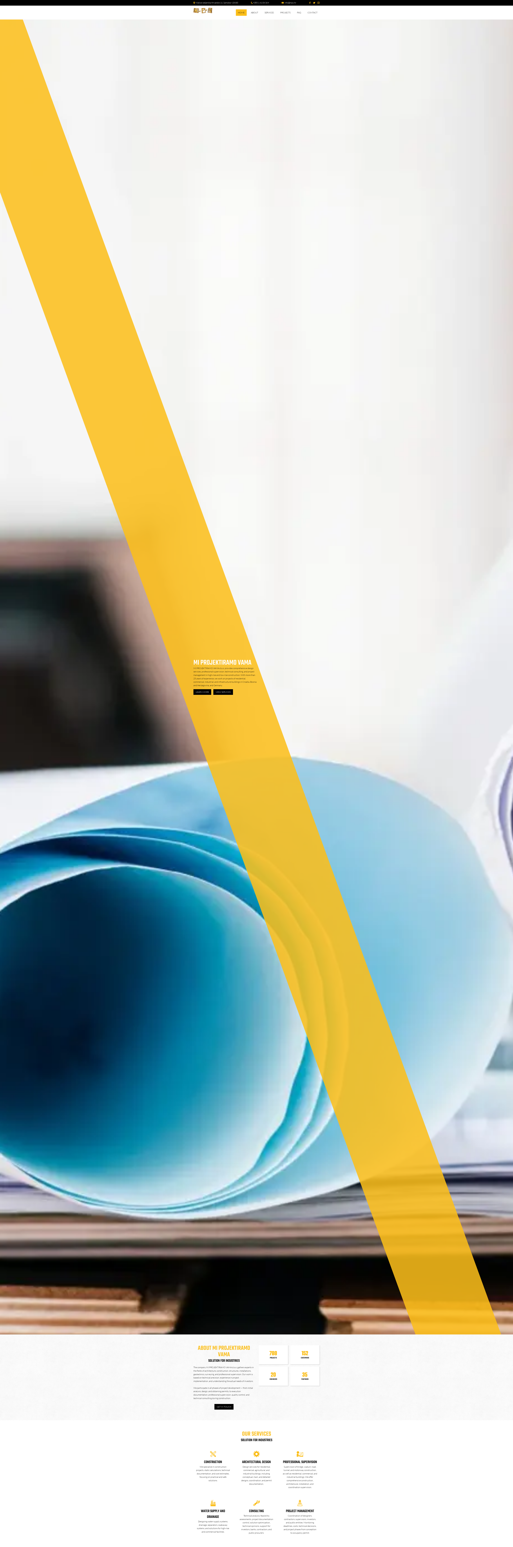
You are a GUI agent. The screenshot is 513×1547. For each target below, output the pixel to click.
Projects (285, 12)
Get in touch (224, 1406)
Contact (312, 12)
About (254, 12)
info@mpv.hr (290, 2)
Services (269, 12)
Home (241, 12)
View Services (223, 692)
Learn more (202, 692)
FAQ (299, 12)
